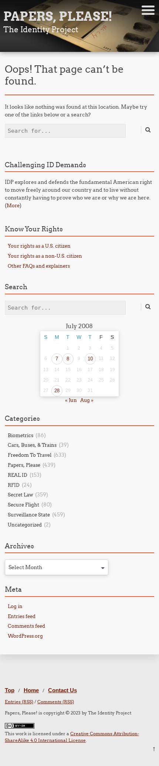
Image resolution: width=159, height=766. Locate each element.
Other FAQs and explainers (39, 266)
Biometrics (20, 435)
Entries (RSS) (19, 701)
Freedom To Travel (29, 455)
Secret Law (20, 495)
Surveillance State (29, 515)
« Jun (71, 400)
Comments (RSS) (55, 701)
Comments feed (26, 626)
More (13, 205)
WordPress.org (25, 636)
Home (31, 690)
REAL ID (17, 475)
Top (9, 690)
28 (57, 390)
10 (90, 358)
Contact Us (62, 690)
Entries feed (21, 616)
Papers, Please (24, 465)
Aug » (87, 400)
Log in (15, 606)
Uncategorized (25, 525)
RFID (14, 485)
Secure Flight (23, 505)
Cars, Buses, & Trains (32, 445)
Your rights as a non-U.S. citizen (45, 256)
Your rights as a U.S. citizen (39, 246)
